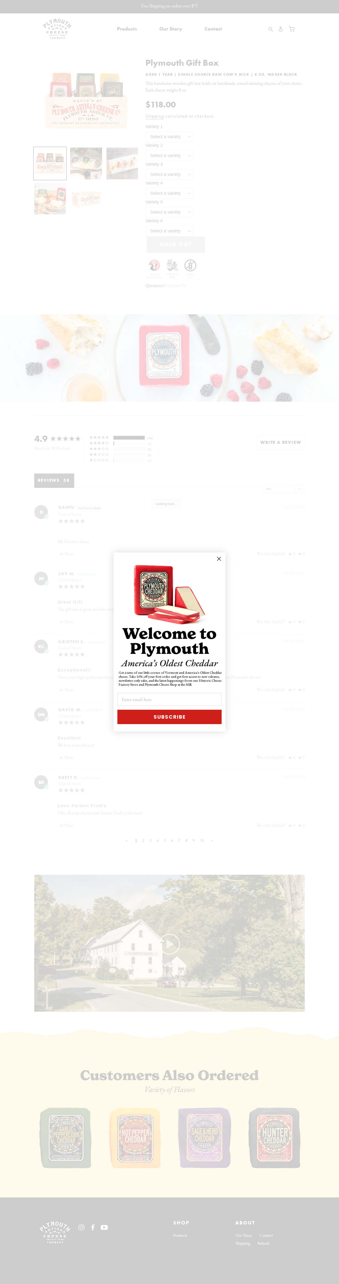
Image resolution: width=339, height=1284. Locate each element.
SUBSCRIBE (170, 716)
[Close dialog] (219, 558)
